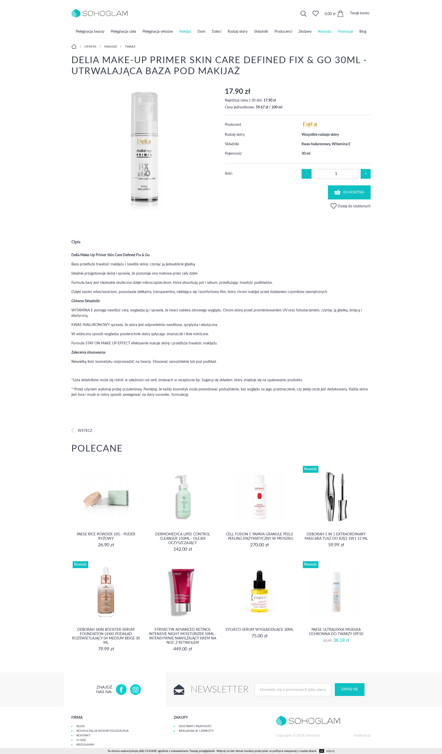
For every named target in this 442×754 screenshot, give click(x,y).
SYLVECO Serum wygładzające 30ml (259, 630)
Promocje (345, 31)
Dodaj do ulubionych (354, 206)
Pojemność (233, 153)
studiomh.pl (362, 735)
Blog (362, 31)
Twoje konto (359, 13)
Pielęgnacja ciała (123, 31)
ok (321, 750)
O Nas (81, 739)
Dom (201, 31)
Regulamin (85, 744)
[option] (144, 151)
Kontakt (83, 735)
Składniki (261, 31)
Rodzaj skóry (238, 31)
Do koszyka (353, 192)
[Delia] (310, 128)
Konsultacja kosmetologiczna (102, 730)
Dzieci (216, 31)
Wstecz (84, 431)
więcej (330, 750)
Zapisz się (349, 689)
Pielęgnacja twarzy (90, 31)
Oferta (90, 46)
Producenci (283, 31)
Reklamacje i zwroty (196, 730)
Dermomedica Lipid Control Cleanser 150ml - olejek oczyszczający (182, 539)
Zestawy (305, 31)
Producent (233, 125)
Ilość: (229, 173)
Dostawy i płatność (195, 726)
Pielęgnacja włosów (157, 31)
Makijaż (185, 31)
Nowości (325, 31)
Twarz (130, 46)
